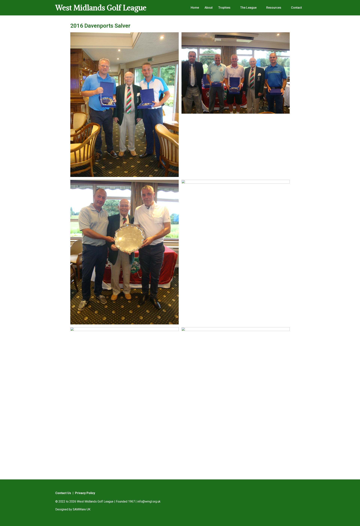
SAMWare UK (81, 509)
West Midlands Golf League (100, 7)
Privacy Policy (85, 493)
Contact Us (63, 493)
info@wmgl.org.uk (148, 501)
